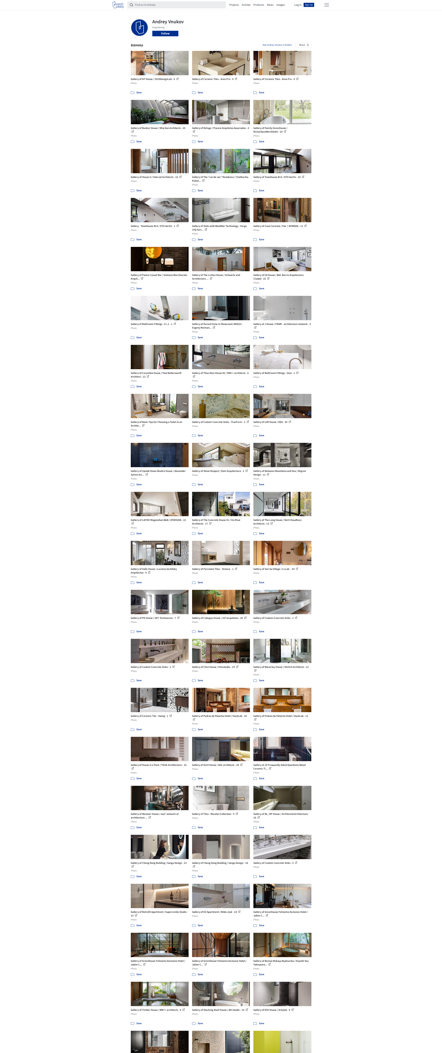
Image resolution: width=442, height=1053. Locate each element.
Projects (234, 5)
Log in (297, 5)
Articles (246, 5)
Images (280, 5)
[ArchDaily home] (118, 4)
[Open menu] (326, 5)
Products (258, 5)
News (270, 5)
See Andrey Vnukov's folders (277, 45)
